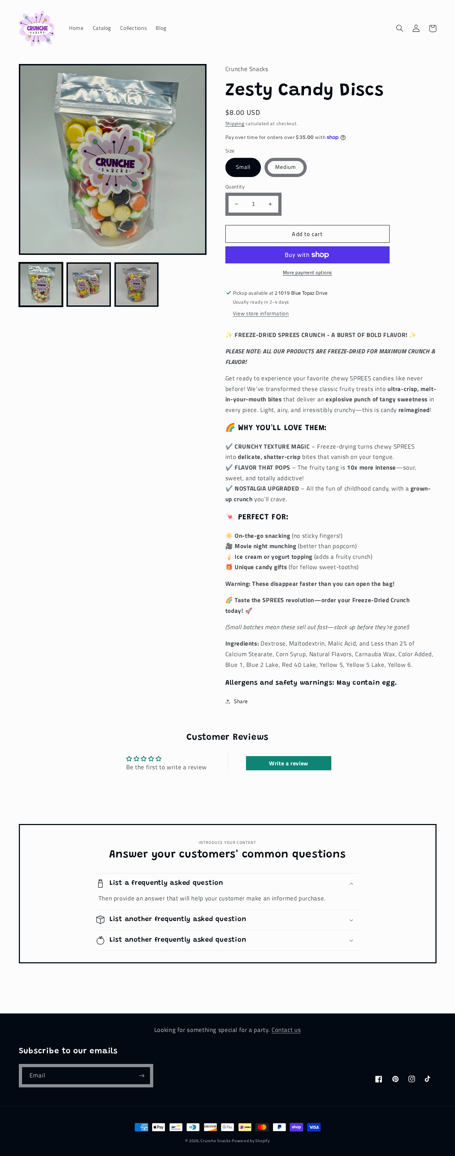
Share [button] (241, 701)
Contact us (286, 1029)
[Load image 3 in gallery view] (136, 284)
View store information (261, 313)
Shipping (235, 123)
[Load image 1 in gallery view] (41, 284)
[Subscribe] (141, 1075)
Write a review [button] (288, 763)
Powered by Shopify (250, 1141)
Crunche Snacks (215, 1141)
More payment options (307, 272)
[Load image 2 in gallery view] (88, 284)
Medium (285, 167)
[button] (400, 28)
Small (243, 167)
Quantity (235, 186)
